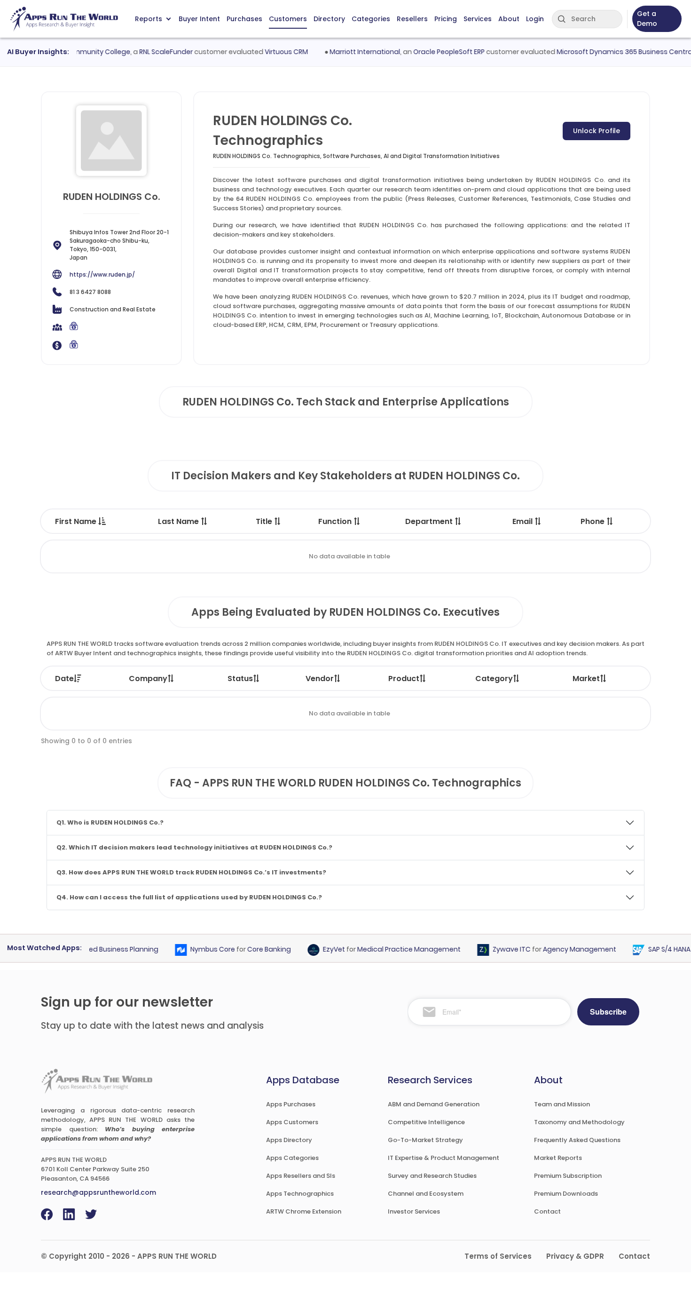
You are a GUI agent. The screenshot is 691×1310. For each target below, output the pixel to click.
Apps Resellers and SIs (300, 1175)
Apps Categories (292, 1157)
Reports (148, 19)
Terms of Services (498, 1256)
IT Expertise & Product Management (443, 1157)
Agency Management (563, 949)
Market (586, 678)
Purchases (244, 19)
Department (430, 521)
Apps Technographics (300, 1193)
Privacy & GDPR (575, 1256)
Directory (329, 19)
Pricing (445, 19)
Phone (593, 521)
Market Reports (558, 1157)
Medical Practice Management (393, 949)
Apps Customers (292, 1122)
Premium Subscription (568, 1175)
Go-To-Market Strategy (425, 1139)
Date (64, 678)
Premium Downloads (566, 1193)
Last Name (179, 521)
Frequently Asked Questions (577, 1139)
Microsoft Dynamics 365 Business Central (608, 51)
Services (477, 19)
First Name (76, 521)
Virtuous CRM (269, 51)
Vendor (320, 678)
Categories (371, 19)
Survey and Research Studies (432, 1175)
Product (403, 678)
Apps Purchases (290, 1104)
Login (535, 19)
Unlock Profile (596, 130)
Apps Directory (289, 1139)
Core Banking (253, 949)
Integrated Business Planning (94, 949)
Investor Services (414, 1211)
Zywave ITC (496, 949)
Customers (288, 19)
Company (148, 678)
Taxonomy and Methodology (579, 1122)
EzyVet (318, 949)
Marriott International (348, 51)
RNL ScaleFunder (149, 51)
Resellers (412, 19)
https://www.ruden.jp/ (102, 274)
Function (335, 521)
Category (494, 678)
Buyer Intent (199, 19)
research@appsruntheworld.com (98, 1192)
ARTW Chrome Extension (303, 1211)
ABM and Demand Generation (433, 1104)
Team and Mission (562, 1104)
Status (240, 678)
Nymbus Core (196, 949)
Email (523, 521)
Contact (547, 1211)
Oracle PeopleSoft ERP (432, 51)
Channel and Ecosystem (425, 1193)
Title (265, 521)
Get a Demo (647, 18)
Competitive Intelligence (426, 1122)
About (508, 19)
